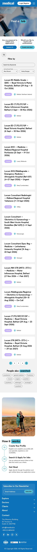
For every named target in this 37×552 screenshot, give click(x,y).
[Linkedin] (8, 534)
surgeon (17, 379)
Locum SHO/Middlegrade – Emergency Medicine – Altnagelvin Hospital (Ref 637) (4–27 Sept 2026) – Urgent (17, 175)
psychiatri (18, 386)
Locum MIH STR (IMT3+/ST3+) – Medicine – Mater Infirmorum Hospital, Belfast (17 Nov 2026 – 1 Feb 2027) (17, 272)
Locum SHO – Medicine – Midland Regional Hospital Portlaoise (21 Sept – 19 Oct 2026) (17, 151)
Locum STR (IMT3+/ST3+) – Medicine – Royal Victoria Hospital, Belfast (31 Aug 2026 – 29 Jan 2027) (18, 344)
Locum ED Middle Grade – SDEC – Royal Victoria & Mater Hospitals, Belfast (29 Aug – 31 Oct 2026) (18, 84)
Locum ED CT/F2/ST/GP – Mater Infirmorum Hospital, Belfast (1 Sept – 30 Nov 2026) (18, 107)
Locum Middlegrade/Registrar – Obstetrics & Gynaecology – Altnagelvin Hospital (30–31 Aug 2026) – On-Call (18, 296)
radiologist (18, 382)
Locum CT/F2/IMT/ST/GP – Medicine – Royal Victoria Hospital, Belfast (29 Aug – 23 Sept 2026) (18, 320)
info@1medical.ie (8, 527)
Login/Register (24, 3)
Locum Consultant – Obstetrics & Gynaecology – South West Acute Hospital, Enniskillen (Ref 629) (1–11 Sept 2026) (18, 222)
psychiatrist (7, 375)
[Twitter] (16, 534)
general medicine (19, 375)
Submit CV (9, 47)
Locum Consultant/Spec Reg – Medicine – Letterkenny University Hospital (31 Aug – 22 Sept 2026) (18, 248)
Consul (10, 379)
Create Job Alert (27, 47)
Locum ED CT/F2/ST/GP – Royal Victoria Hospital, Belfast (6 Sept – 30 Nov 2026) (18, 128)
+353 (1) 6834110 (8, 530)
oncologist (28, 382)
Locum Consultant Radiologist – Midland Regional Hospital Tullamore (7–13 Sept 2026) (17, 198)
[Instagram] (12, 534)
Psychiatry (30, 375)
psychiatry (8, 382)
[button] (18, 499)
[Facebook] (3, 534)
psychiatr (26, 379)
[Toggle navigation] (34, 3)
